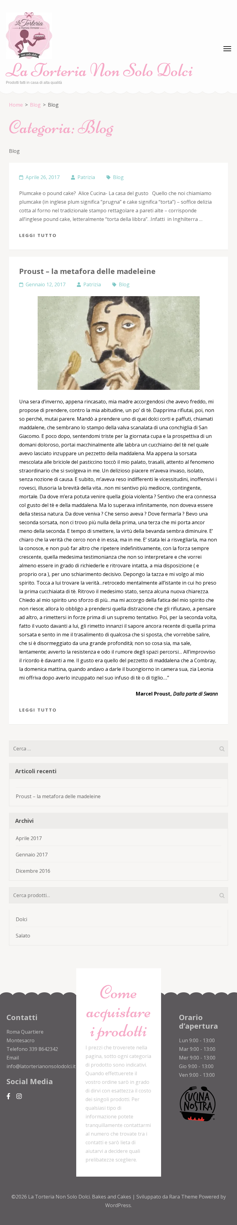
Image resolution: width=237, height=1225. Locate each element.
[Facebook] (8, 1096)
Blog (118, 177)
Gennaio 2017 (32, 854)
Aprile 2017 (29, 838)
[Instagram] (19, 1096)
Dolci (21, 919)
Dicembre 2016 (33, 871)
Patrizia (86, 177)
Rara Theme (184, 1196)
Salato (23, 935)
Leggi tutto (38, 235)
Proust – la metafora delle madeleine (87, 271)
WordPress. (118, 1205)
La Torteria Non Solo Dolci (99, 70)
